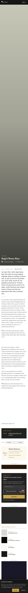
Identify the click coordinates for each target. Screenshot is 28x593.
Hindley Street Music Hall (14, 433)
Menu (24, 2)
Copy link (20, 442)
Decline (23, 590)
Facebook (9, 442)
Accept (15, 590)
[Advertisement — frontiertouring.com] (14, 573)
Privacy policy (19, 587)
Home (2, 269)
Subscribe (14, 496)
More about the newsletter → (9, 499)
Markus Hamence (9, 261)
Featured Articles (9, 269)
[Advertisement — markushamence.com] (14, 467)
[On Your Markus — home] (4, 2)
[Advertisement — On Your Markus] (14, 515)
